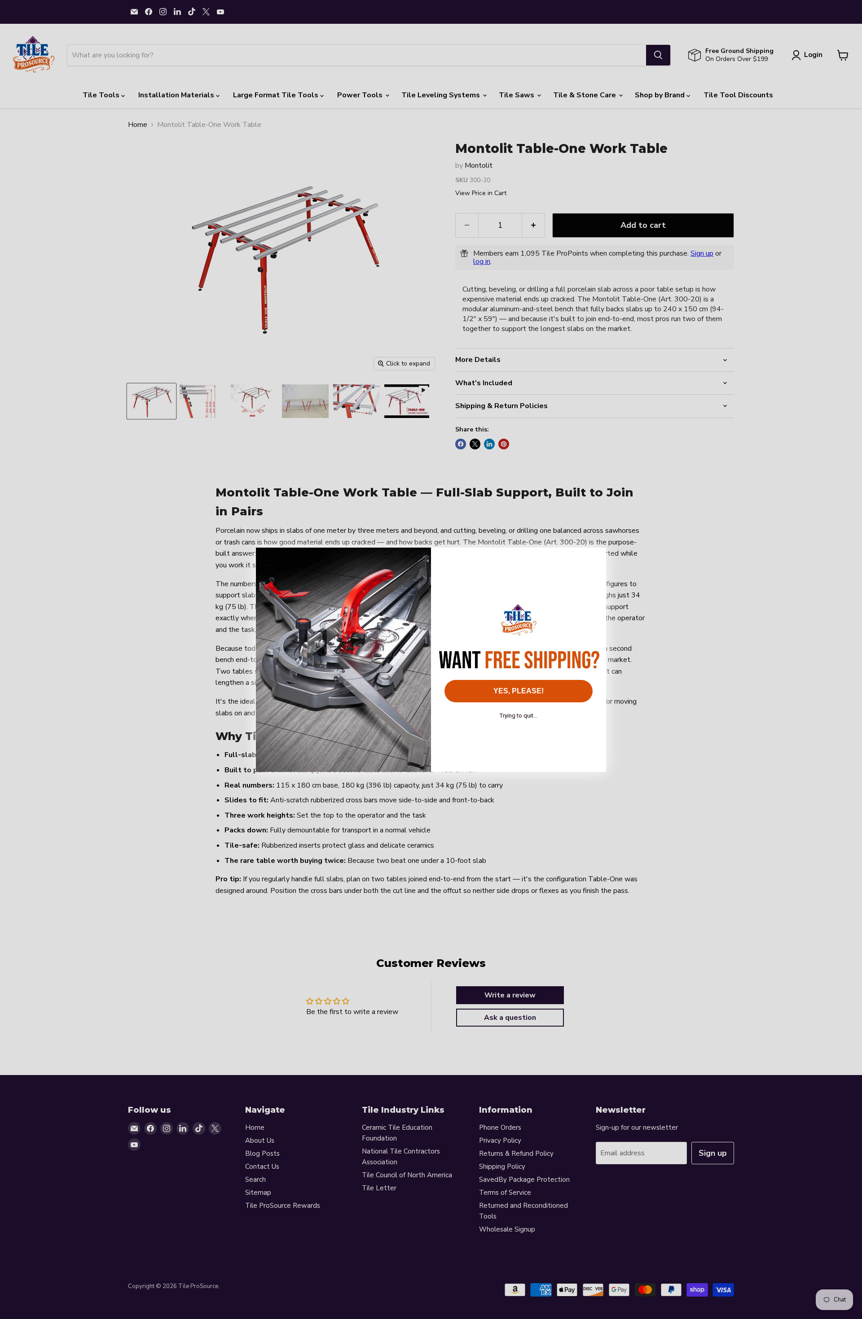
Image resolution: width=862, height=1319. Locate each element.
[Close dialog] (595, 559)
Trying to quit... (518, 715)
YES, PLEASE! (518, 691)
